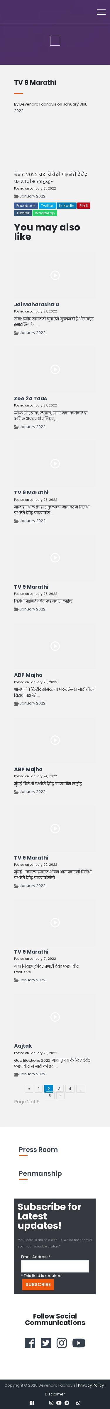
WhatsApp (45, 213)
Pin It (83, 205)
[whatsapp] (78, 1402)
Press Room (38, 1149)
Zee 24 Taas (30, 398)
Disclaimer (55, 1394)
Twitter (47, 205)
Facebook (26, 205)
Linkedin (66, 205)
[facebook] (30, 1343)
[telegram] (67, 1402)
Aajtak (23, 1045)
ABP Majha (28, 675)
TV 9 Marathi (31, 492)
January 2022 (32, 196)
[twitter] (46, 1343)
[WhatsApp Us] (83, 1391)
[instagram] (62, 1343)
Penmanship (40, 1173)
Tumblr (23, 213)
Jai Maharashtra (36, 304)
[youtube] (78, 1343)
